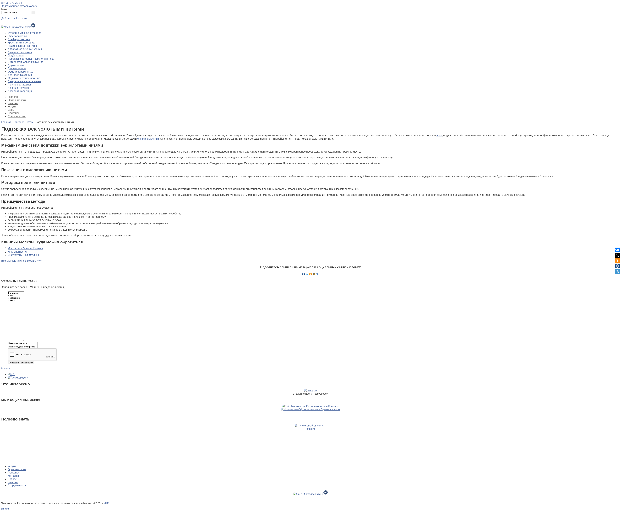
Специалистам (17, 116)
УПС (106, 503)
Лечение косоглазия (20, 52)
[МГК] (11, 374)
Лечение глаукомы (19, 87)
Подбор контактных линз (22, 45)
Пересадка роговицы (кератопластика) (31, 58)
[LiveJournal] (317, 274)
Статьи (30, 122)
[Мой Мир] (314, 274)
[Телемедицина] (18, 377)
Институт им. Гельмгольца (23, 255)
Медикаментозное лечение (24, 78)
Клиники (13, 103)
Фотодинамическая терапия (24, 33)
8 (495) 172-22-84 (11, 2)
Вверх (5, 509)
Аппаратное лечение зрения (25, 49)
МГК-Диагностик (17, 251)
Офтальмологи (17, 100)
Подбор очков (16, 55)
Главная (13, 97)
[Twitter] (307, 274)
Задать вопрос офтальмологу (19, 6)
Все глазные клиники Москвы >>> (21, 260)
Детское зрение (17, 68)
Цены (11, 109)
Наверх (5, 368)
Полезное (14, 113)
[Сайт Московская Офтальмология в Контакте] (310, 406)
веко (439, 135)
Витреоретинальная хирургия (25, 62)
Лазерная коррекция (20, 91)
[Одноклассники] (310, 274)
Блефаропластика (19, 39)
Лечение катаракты (19, 84)
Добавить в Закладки (14, 18)
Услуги (12, 106)
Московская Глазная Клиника (25, 248)
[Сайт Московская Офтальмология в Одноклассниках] (310, 409)
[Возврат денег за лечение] (310, 443)
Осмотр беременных (20, 71)
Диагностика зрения (20, 75)
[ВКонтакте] (303, 274)
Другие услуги (16, 65)
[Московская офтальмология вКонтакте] (33, 27)
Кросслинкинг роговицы (22, 42)
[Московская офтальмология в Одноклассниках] (16, 27)
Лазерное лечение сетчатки (24, 81)
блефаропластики (148, 138)
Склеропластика (17, 36)
